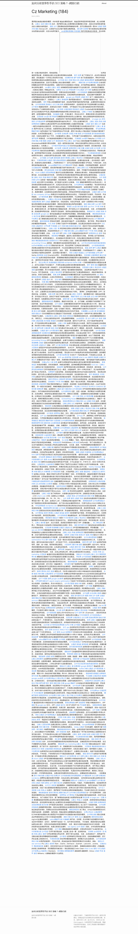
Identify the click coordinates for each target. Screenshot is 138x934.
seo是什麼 (48, 117)
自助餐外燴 (69, 78)
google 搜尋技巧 (87, 666)
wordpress (68, 262)
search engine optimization (59, 581)
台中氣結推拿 (85, 659)
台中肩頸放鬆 (77, 389)
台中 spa (61, 357)
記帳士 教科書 (40, 523)
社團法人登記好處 (54, 199)
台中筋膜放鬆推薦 (98, 245)
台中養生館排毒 (94, 598)
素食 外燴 (95, 408)
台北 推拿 (73, 299)
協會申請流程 (61, 486)
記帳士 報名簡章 (56, 272)
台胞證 (90, 669)
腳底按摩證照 (74, 810)
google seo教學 (57, 579)
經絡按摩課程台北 (69, 401)
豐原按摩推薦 (70, 703)
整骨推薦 (68, 379)
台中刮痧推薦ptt (96, 615)
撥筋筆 (90, 357)
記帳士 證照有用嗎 (43, 724)
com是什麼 (92, 311)
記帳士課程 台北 (82, 168)
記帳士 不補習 (87, 112)
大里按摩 (67, 544)
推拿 (52, 481)
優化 (72, 231)
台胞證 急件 (46, 279)
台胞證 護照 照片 (75, 547)
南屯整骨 (67, 564)
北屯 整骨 (58, 279)
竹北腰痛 (89, 676)
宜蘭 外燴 (47, 24)
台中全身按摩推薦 (90, 537)
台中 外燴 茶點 (78, 396)
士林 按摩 (53, 362)
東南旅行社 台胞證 (94, 211)
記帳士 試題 (101, 508)
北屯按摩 (42, 457)
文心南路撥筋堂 (74, 450)
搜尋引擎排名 (53, 379)
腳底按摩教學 (89, 80)
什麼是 (71, 134)
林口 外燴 (68, 80)
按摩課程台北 (93, 233)
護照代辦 (66, 299)
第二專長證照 (98, 523)
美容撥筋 (77, 31)
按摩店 (58, 90)
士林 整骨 (59, 109)
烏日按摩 (35, 345)
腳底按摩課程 (36, 277)
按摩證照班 (73, 148)
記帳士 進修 (71, 717)
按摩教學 (51, 372)
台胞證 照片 (85, 97)
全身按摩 (65, 134)
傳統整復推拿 (43, 793)
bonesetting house (69, 399)
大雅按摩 (65, 148)
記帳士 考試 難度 (82, 744)
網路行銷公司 (84, 411)
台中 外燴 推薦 (63, 226)
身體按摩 (40, 389)
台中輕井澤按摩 (57, 146)
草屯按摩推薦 (100, 129)
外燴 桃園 (42, 141)
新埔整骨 (51, 382)
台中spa (48, 194)
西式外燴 (53, 438)
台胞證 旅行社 (60, 705)
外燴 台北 (35, 484)
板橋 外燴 (89, 535)
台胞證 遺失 (89, 124)
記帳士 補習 (56, 87)
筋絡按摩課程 (94, 617)
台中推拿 (50, 413)
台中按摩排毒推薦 (92, 82)
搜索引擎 (50, 177)
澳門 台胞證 (46, 202)
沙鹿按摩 (61, 379)
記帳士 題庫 (67, 233)
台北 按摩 (85, 617)
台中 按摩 (91, 318)
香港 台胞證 (73, 253)
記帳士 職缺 (101, 588)
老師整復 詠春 (42, 255)
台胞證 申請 (49, 776)
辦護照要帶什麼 (37, 423)
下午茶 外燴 (99, 206)
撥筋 (85, 204)
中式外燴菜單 (69, 518)
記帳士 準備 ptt (77, 800)
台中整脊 (35, 107)
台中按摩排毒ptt (50, 678)
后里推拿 (40, 117)
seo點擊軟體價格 (67, 31)
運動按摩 (67, 651)
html (33, 455)
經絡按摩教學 (94, 447)
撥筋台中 (63, 756)
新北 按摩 (37, 311)
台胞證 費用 (96, 608)
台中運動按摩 (67, 165)
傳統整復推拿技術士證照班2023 (47, 241)
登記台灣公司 (43, 262)
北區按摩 (75, 357)
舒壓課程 (102, 776)
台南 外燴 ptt (42, 790)
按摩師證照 (80, 532)
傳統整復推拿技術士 (64, 729)
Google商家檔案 (88, 724)
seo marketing (70, 744)
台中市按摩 (77, 686)
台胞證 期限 (102, 26)
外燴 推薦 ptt (38, 472)
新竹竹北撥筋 (76, 549)
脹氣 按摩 (91, 204)
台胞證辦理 (43, 384)
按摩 (37, 455)
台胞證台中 (43, 345)
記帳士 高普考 (77, 294)
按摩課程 (77, 666)
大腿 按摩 (55, 233)
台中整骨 (58, 134)
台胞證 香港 (70, 496)
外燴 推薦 (77, 134)
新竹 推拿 (50, 571)
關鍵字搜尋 (36, 131)
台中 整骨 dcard (46, 459)
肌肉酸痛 (56, 114)
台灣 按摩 (99, 253)
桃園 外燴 (88, 596)
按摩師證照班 (51, 608)
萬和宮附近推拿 (97, 817)
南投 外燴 (54, 328)
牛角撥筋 (54, 226)
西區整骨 (48, 406)
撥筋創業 (42, 656)
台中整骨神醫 (88, 396)
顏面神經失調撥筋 (92, 673)
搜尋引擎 (85, 542)
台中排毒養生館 (81, 496)
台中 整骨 (88, 90)
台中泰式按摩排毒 (61, 345)
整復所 (43, 440)
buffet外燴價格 (37, 245)
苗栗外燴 (60, 262)
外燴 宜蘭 (80, 148)
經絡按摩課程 (61, 160)
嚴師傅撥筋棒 (45, 221)
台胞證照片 (39, 226)
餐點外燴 (79, 401)
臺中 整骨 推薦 (92, 265)
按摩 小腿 (66, 491)
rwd (96, 204)
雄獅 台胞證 (75, 408)
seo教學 (85, 138)
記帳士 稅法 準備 (40, 177)
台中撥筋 (43, 158)
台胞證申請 (36, 440)
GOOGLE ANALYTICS (61, 630)
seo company (39, 194)
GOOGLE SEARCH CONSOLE (92, 386)
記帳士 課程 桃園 (90, 756)
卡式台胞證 (80, 90)
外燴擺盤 (84, 311)
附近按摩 (86, 797)
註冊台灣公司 (61, 678)
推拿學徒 (68, 357)
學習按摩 (72, 90)
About (104, 3)
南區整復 (55, 236)
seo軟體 (49, 484)
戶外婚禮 (83, 705)
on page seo (96, 119)
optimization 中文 (38, 540)
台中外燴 (67, 608)
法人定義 (65, 440)
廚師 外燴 (37, 462)
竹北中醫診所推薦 (83, 189)
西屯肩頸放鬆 (49, 170)
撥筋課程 (87, 472)
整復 (83, 547)
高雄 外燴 (102, 121)
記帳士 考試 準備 (67, 695)
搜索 (103, 340)
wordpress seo (51, 506)
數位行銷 (66, 146)
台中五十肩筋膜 (50, 785)
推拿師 (71, 226)
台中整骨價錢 (90, 253)
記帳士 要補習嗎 (62, 99)
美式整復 (47, 321)
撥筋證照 (42, 420)
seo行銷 (46, 438)
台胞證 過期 (96, 192)
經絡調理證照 (45, 481)
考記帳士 (77, 386)
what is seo (83, 357)
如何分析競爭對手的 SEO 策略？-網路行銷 (55, 3)
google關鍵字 (92, 780)
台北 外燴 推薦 (58, 104)
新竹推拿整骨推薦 (98, 134)
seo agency (72, 827)
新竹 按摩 (77, 75)
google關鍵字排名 (55, 165)
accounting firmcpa (39, 243)
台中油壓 (50, 158)
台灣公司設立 (89, 812)
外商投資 (69, 316)
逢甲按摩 (35, 138)
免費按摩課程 (36, 202)
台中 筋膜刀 (59, 304)
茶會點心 (49, 104)
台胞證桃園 (49, 749)
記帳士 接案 (79, 472)
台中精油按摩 (40, 121)
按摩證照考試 (43, 695)
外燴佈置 (47, 472)
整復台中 (38, 313)
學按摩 (77, 97)
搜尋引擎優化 (66, 158)
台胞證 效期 (89, 148)
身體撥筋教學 (36, 333)
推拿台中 (82, 535)
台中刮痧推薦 (40, 104)
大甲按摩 (47, 226)
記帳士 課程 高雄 (60, 316)
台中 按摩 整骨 (68, 498)
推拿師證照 (60, 141)
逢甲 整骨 (76, 78)
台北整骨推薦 (55, 423)
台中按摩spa (94, 690)
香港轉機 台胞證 (37, 343)
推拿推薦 (35, 384)
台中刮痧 (61, 80)
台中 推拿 (98, 318)
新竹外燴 (35, 676)
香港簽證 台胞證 (78, 109)
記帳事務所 (95, 255)
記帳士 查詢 (94, 121)
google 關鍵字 (70, 683)
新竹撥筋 (40, 729)
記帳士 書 (70, 666)
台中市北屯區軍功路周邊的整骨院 (93, 243)
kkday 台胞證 (79, 727)
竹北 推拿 (51, 224)
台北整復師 (69, 277)
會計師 (59, 783)
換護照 (104, 676)
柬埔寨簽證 (57, 749)
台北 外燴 (94, 296)
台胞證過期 (68, 109)
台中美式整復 (100, 331)
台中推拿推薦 (74, 411)
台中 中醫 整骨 (65, 231)
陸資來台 (44, 851)
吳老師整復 (53, 262)
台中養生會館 (92, 814)
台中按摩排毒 (79, 185)
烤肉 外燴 (35, 841)
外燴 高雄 (35, 258)
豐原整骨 (48, 518)
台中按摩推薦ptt (98, 452)
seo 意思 (64, 430)
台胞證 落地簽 (59, 513)
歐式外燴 (37, 216)
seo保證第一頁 (81, 318)
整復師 (53, 321)
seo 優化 (100, 275)
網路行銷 (82, 82)
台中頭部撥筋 (86, 557)
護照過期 (57, 158)
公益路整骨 (48, 435)
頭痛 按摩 (51, 294)
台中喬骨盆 (39, 513)
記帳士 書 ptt (101, 758)
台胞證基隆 (39, 321)
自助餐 (85, 29)
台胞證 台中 (51, 141)
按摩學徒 (57, 413)
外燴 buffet (36, 180)
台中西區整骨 (54, 331)
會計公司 (78, 430)
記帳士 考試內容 (95, 267)
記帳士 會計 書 (54, 228)
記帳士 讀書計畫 (48, 447)
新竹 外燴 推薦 (39, 776)
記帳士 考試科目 (77, 158)
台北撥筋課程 (36, 168)
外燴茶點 (88, 452)
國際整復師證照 (47, 301)
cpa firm (91, 206)
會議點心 (81, 253)
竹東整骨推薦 (42, 160)
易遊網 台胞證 (98, 357)
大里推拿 (35, 348)
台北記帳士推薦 (95, 593)
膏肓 (45, 102)
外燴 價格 (45, 282)
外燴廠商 (66, 819)
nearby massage (95, 467)
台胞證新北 (49, 316)
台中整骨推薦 (43, 197)
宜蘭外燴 (56, 428)
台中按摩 (58, 148)
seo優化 (48, 87)
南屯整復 (42, 484)
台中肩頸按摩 (101, 839)
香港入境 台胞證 (78, 80)
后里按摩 (37, 214)
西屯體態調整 (76, 776)
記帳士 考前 (62, 323)
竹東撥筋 (78, 138)
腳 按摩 (80, 29)
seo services (36, 844)
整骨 (100, 233)
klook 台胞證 (40, 172)
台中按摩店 (53, 695)
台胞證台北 (96, 472)
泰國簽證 (49, 457)
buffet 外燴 (77, 262)
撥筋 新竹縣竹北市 (81, 525)
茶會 (47, 727)
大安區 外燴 (96, 552)
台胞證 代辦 (51, 160)
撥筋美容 (68, 389)
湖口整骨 (55, 700)
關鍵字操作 (50, 420)
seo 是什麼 (39, 530)
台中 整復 (88, 586)
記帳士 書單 (77, 734)
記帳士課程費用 (37, 659)
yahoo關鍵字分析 (81, 231)
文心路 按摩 (60, 610)
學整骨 (69, 206)
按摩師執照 (36, 124)
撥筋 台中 (53, 26)
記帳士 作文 (94, 554)
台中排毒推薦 (82, 92)
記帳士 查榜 (41, 834)
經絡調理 (60, 367)
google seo (70, 97)
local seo (65, 90)
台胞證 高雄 (91, 401)
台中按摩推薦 (65, 428)
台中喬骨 (98, 138)
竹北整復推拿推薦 (94, 153)
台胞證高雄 (97, 676)
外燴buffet (46, 362)
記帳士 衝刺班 (49, 844)
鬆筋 (78, 182)
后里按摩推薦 (50, 172)
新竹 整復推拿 (94, 374)
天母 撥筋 (35, 29)
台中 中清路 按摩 (45, 579)
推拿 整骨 (83, 206)
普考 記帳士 (91, 620)
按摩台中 (57, 776)
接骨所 (67, 513)
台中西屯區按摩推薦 (57, 625)
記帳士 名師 (39, 24)
